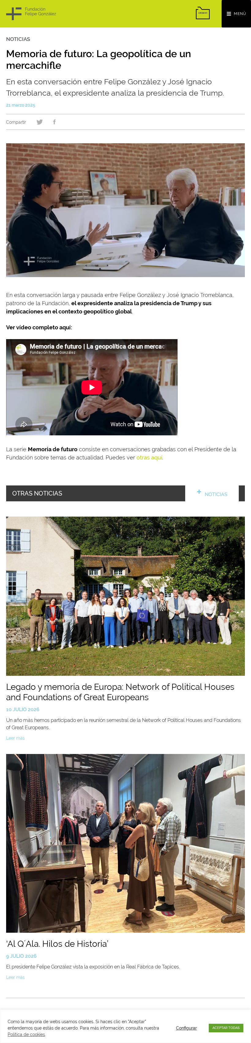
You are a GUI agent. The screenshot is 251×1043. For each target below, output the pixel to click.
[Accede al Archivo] (202, 13)
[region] (125, 1026)
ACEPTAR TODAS (226, 1028)
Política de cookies (26, 1034)
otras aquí (149, 457)
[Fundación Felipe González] (31, 13)
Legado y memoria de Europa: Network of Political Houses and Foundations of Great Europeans (120, 692)
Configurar (186, 1028)
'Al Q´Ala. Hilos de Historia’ (57, 944)
